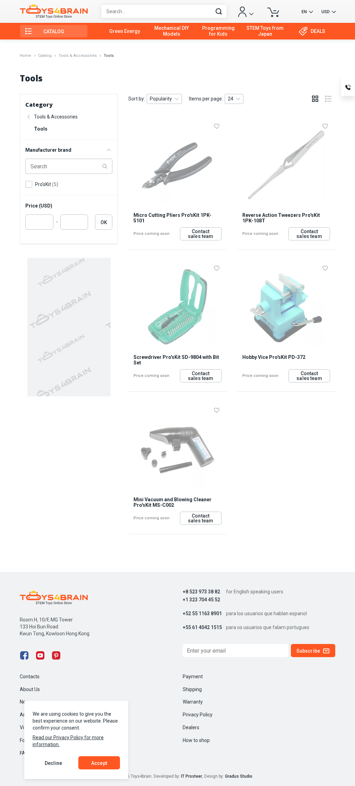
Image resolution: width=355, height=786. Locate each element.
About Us (30, 689)
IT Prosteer (191, 776)
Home (25, 55)
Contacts (30, 676)
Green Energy (124, 31)
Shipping (192, 689)
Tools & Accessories (78, 55)
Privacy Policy (198, 714)
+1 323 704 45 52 (201, 599)
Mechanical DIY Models (171, 31)
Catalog (45, 55)
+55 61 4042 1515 (202, 627)
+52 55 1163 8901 (202, 613)
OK (104, 222)
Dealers (191, 727)
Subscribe (308, 651)
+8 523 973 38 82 (201, 591)
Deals (318, 31)
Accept (99, 763)
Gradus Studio (238, 776)
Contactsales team (200, 234)
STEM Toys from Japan (265, 31)
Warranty (193, 702)
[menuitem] (124, 31)
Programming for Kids (218, 31)
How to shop (196, 740)
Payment (193, 676)
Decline (53, 763)
